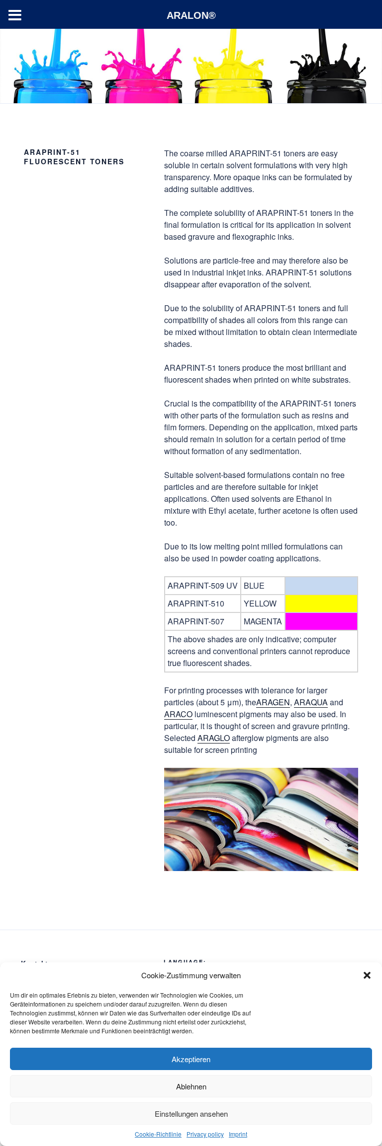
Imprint (238, 1134)
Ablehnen (191, 1086)
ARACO (178, 714)
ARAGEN (273, 702)
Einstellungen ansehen (191, 1113)
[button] (367, 975)
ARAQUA (311, 702)
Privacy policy (205, 1134)
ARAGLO (213, 737)
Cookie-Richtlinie (158, 1134)
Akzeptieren (191, 1059)
